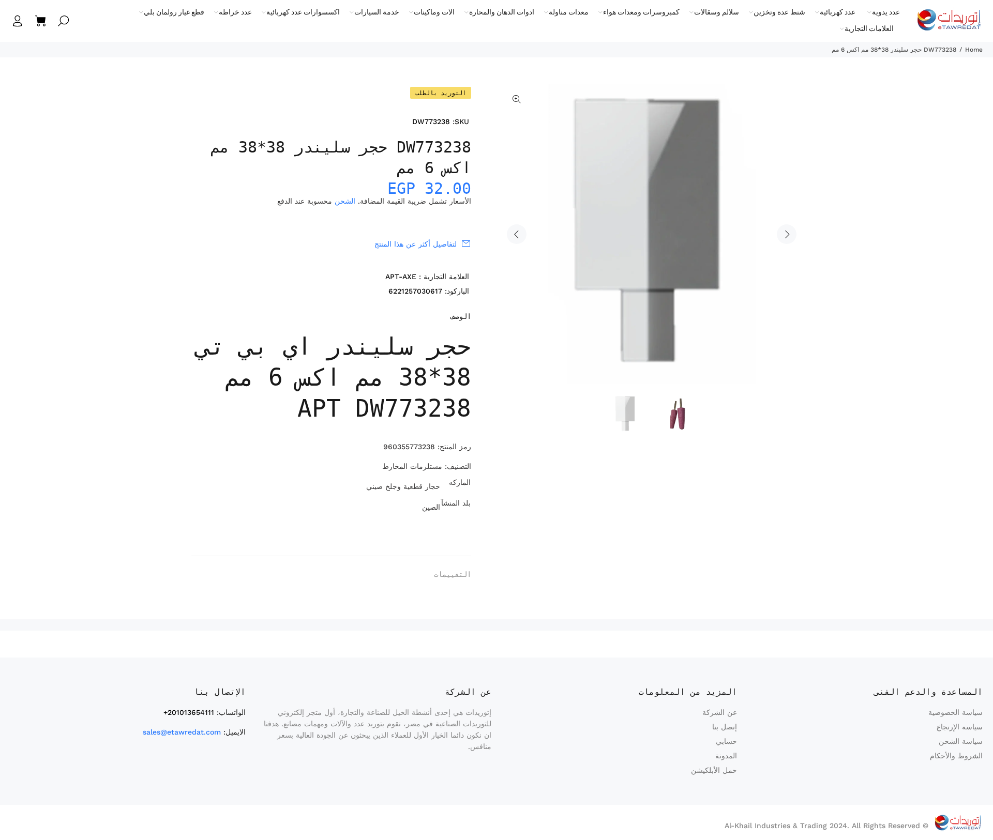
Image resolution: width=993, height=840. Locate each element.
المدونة (726, 756)
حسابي (726, 741)
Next (786, 234)
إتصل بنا (724, 727)
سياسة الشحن (961, 741)
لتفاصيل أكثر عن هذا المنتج (415, 244)
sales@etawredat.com (182, 732)
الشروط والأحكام (956, 756)
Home (974, 49)
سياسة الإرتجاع (960, 727)
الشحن (345, 201)
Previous (516, 234)
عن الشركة (719, 712)
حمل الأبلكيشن (714, 770)
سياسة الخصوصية (955, 712)
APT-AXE (400, 276)
